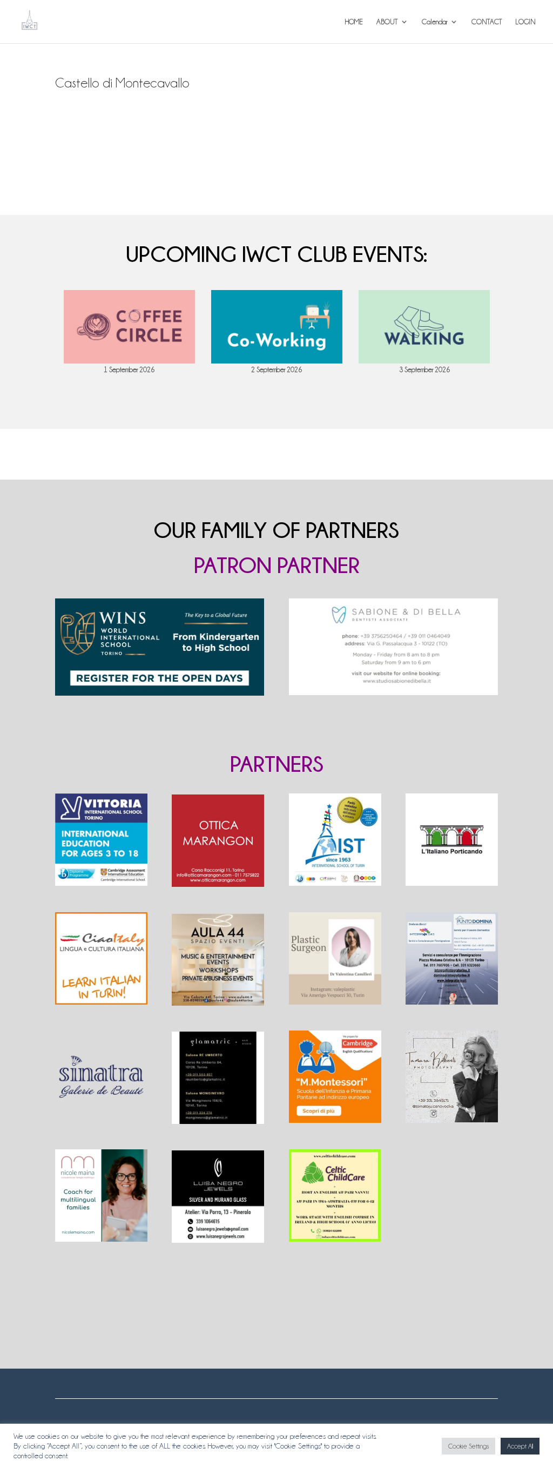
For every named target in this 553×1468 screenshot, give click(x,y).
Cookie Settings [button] (468, 1446)
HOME (354, 21)
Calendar (434, 21)
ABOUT (386, 21)
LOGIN (525, 21)
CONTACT (486, 21)
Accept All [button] (520, 1446)
